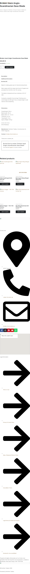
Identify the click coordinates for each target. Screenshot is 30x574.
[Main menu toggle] (27, 2)
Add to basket (9, 67)
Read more (20, 184)
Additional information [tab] (6, 78)
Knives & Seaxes (17, 9)
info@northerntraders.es (12, 134)
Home (1, 9)
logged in (11, 147)
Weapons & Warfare (8, 9)
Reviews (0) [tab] (4, 81)
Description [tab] (4, 76)
